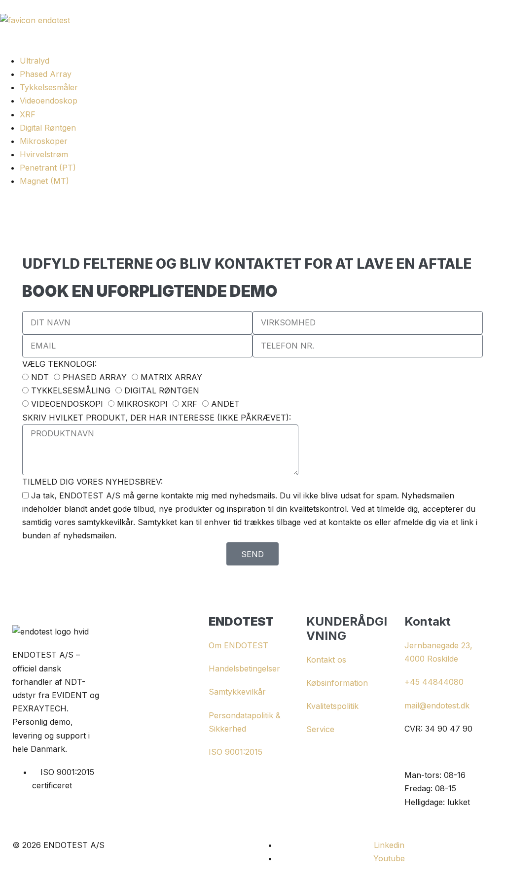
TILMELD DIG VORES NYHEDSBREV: (92, 482)
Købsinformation (337, 683)
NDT (40, 377)
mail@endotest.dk (436, 705)
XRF (189, 404)
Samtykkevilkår (237, 692)
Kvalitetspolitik (332, 706)
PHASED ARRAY (95, 377)
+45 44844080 (434, 682)
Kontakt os (326, 660)
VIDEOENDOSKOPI (67, 404)
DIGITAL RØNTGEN (161, 390)
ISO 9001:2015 (235, 752)
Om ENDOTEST (238, 645)
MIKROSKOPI (142, 404)
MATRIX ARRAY (171, 377)
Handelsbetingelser (244, 668)
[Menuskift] (3, 50)
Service (320, 729)
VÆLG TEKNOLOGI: (59, 364)
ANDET (225, 404)
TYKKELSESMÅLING (70, 390)
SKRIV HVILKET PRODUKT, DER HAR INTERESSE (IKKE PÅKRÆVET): (156, 417)
